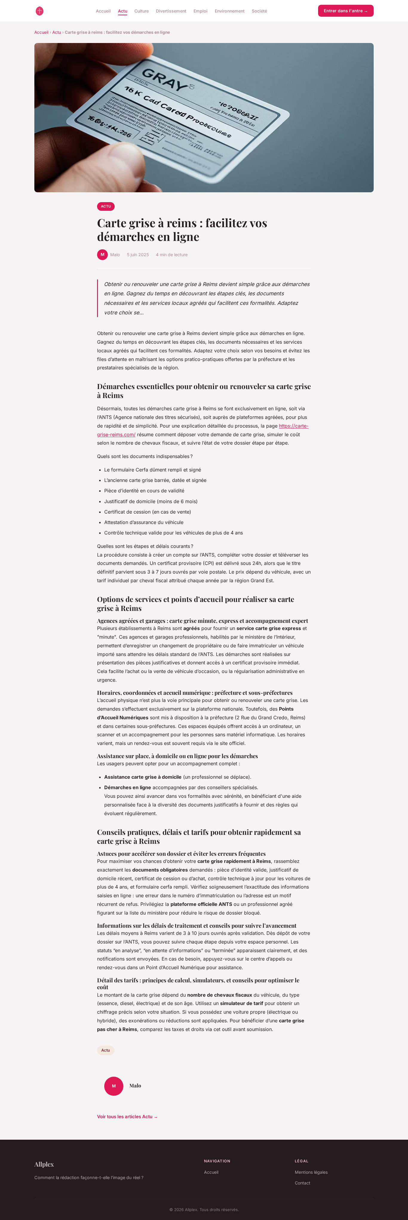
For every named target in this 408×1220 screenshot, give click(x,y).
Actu (122, 10)
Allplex (44, 1164)
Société (259, 10)
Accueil (103, 10)
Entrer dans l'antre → (346, 10)
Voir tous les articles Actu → (127, 1116)
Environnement (230, 10)
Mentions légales (311, 1172)
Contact (302, 1182)
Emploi (201, 10)
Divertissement (171, 10)
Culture (141, 10)
